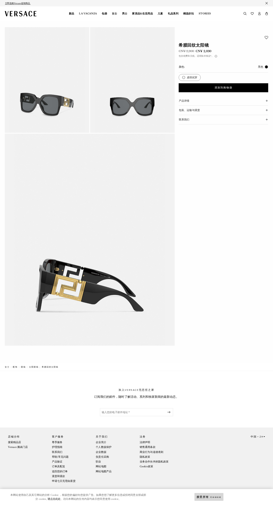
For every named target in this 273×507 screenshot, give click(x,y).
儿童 (160, 13)
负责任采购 (102, 456)
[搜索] (245, 13)
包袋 (104, 13)
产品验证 (57, 461)
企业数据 (101, 452)
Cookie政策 (146, 466)
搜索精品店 (14, 442)
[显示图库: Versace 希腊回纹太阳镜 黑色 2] (132, 80)
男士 (125, 13)
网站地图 (101, 466)
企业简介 (101, 442)
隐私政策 (145, 456)
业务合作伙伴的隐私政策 (154, 461)
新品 (71, 13)
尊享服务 (57, 442)
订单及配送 (58, 466)
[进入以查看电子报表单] (169, 412)
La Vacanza (88, 13)
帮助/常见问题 (60, 456)
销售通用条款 (147, 447)
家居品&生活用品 (142, 13)
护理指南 (57, 447)
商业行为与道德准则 (151, 452)
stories (205, 13)
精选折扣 (188, 13)
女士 (114, 13)
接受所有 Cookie (209, 496)
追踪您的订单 (60, 471)
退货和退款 (58, 476)
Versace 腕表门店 (18, 447)
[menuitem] (71, 13)
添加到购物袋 (223, 87)
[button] (266, 13)
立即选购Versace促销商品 (18, 3)
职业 (98, 461)
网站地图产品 (104, 471)
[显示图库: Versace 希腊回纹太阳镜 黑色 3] (90, 240)
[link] (7, 367)
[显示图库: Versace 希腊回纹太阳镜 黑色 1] (47, 80)
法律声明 (145, 442)
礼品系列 (173, 13)
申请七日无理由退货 (64, 481)
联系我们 (57, 452)
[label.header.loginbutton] (259, 13)
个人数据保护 (104, 447)
